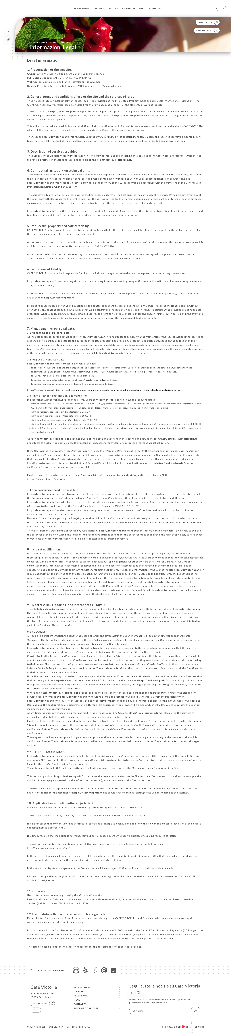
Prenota (100, 8)
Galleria (113, 8)
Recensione (128, 8)
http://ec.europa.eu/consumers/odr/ (48, 847)
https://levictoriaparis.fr (64, 111)
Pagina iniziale (82, 8)
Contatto (155, 8)
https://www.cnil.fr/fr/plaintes (46, 479)
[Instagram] (8, 39)
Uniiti (200, 1027)
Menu (142, 8)
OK (195, 1010)
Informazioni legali (86, 1008)
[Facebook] (8, 32)
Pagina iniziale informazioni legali (49, 42)
